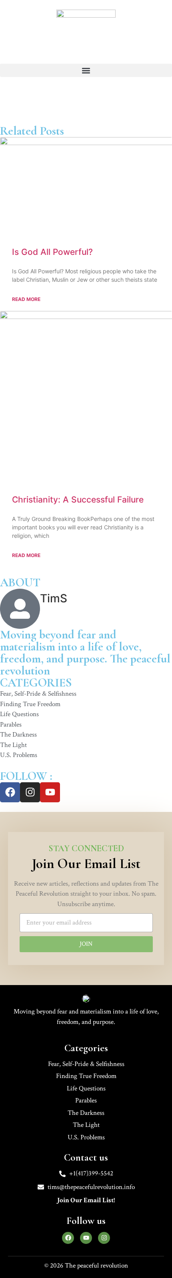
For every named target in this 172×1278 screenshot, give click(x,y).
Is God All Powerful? (52, 252)
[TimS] (20, 609)
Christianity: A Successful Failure (78, 500)
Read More (26, 299)
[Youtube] (50, 792)
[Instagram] (30, 792)
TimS (53, 598)
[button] (86, 70)
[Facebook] (10, 792)
